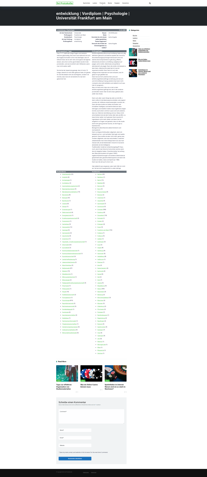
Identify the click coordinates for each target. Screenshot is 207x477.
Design (64, 206)
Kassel (99, 274)
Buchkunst (65, 201)
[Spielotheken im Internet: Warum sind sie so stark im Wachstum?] (116, 373)
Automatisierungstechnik (70, 186)
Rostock (99, 324)
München (100, 300)
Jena (98, 265)
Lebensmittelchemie (68, 262)
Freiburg (100, 236)
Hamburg (100, 250)
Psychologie (66, 300)
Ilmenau (99, 262)
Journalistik (65, 247)
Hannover (100, 253)
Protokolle (102, 3)
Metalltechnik (66, 274)
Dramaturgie (66, 209)
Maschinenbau (66, 265)
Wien (99, 347)
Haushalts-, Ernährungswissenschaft (73, 242)
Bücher (110, 3)
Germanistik (66, 233)
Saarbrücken (101, 327)
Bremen (99, 195)
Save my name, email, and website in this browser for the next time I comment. (84, 452)
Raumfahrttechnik (67, 303)
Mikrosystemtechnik (68, 277)
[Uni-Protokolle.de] (64, 2)
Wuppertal (100, 350)
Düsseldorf (100, 215)
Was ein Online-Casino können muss (89, 386)
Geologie (65, 230)
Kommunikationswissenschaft (71, 253)
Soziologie (65, 312)
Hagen (99, 247)
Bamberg (100, 177)
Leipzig (99, 283)
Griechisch (65, 239)
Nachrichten (86, 3)
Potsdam (100, 312)
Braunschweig (101, 192)
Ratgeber (117, 3)
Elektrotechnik (66, 212)
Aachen (99, 174)
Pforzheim (100, 309)
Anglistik (65, 177)
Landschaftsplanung (68, 259)
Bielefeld (100, 183)
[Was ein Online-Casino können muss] (91, 373)
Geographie (66, 227)
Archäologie (66, 180)
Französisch (66, 221)
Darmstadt (100, 203)
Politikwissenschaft (68, 295)
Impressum (93, 472)
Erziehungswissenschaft (69, 218)
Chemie (64, 203)
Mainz (99, 289)
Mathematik (66, 268)
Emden (99, 221)
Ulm (98, 339)
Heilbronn (100, 259)
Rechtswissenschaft (68, 306)
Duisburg (100, 212)
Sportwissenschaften (68, 315)
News (58, 380)
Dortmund (100, 206)
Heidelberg (100, 256)
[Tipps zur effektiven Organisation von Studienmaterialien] (67, 373)
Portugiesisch (66, 297)
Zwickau (99, 353)
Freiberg (100, 233)
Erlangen (100, 224)
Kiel (98, 277)
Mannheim (100, 292)
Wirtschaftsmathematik (69, 333)
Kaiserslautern (101, 268)
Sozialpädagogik (67, 309)
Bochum (100, 186)
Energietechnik (66, 215)
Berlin (99, 180)
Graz (98, 245)
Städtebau (65, 318)
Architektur (65, 183)
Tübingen (100, 336)
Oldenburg (100, 306)
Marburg (100, 295)
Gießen (99, 239)
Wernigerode (101, 344)
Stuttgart (100, 330)
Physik (64, 292)
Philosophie (65, 289)
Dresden (100, 209)
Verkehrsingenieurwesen (70, 327)
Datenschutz (86, 472)
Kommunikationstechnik (69, 250)
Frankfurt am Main (103, 230)
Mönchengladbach (103, 297)
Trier (98, 333)
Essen (99, 227)
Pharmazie (65, 286)
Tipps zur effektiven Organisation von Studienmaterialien (64, 387)
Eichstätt (100, 218)
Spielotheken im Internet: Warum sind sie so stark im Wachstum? (115, 387)
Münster (100, 303)
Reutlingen (100, 321)
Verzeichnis (125, 3)
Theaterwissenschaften (69, 324)
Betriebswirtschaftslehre (69, 192)
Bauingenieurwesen (68, 189)
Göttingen (100, 242)
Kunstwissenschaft (68, 256)
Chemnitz (100, 198)
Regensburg (101, 318)
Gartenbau (65, 224)
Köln (98, 280)
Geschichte (65, 236)
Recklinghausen (102, 315)
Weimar (99, 341)
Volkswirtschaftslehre (69, 330)
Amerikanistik (66, 174)
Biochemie (65, 195)
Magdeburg (101, 286)
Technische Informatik (69, 321)
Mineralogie (66, 280)
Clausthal (100, 201)
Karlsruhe (100, 271)
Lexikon (95, 3)
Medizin (64, 271)
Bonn (99, 189)
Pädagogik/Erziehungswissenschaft (73, 283)
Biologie (64, 198)
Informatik (65, 245)
